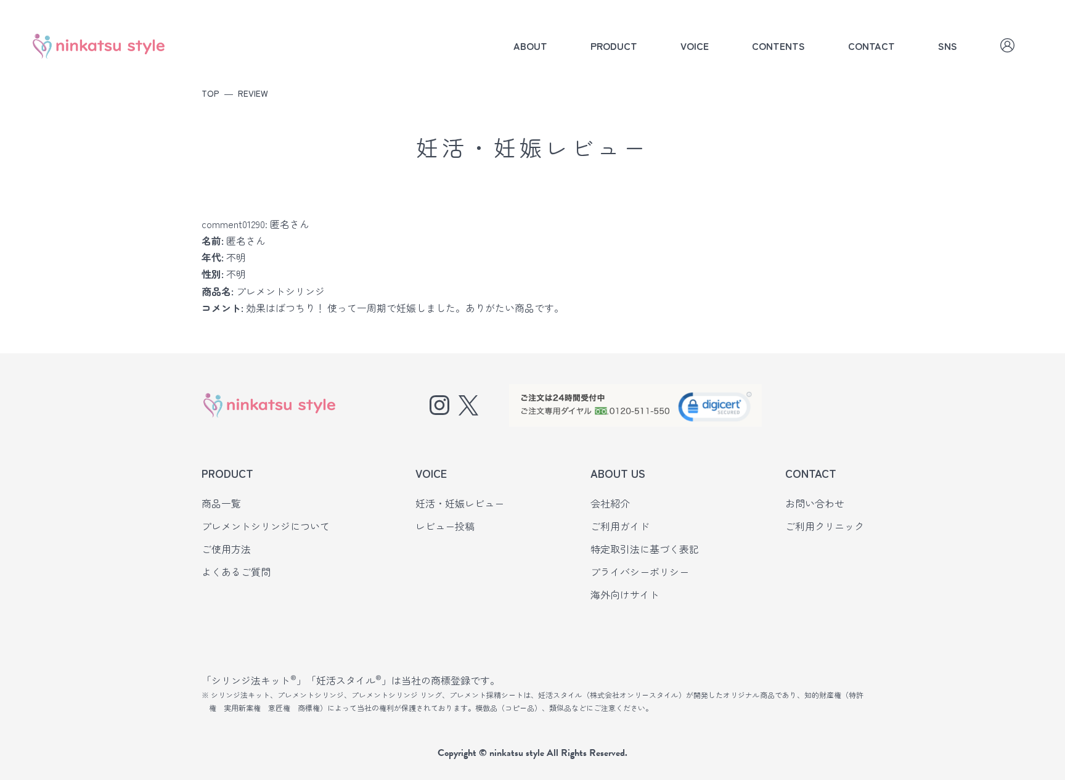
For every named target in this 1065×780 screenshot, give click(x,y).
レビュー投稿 (445, 526)
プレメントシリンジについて (266, 526)
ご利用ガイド (620, 526)
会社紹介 (610, 503)
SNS (947, 45)
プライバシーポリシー (639, 571)
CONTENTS (778, 45)
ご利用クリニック (824, 526)
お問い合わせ (814, 503)
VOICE (694, 45)
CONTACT (871, 45)
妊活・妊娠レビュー (459, 503)
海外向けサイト (624, 594)
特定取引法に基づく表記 (644, 548)
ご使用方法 (226, 548)
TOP (210, 93)
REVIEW (253, 93)
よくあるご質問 (236, 571)
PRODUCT (613, 45)
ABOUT (530, 45)
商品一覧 (221, 503)
